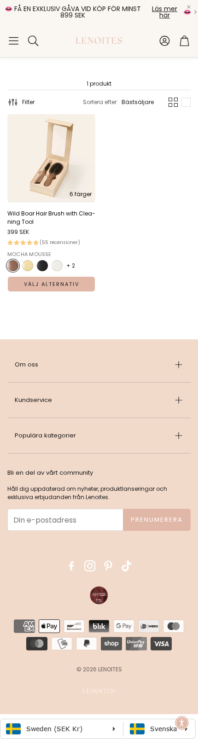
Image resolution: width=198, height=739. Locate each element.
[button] (13, 40)
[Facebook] (71, 565)
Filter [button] (28, 102)
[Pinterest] (108, 565)
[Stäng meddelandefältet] (189, 7)
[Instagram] (89, 565)
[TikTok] (126, 565)
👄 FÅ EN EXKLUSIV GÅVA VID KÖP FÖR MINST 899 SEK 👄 (98, 12)
